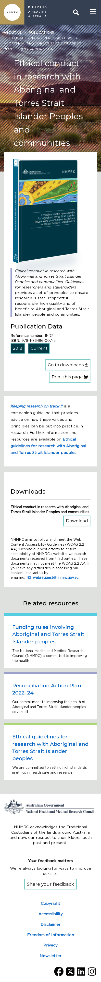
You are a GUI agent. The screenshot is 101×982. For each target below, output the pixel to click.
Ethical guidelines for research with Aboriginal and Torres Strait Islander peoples (48, 446)
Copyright (50, 903)
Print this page (68, 376)
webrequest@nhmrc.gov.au (55, 577)
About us (13, 32)
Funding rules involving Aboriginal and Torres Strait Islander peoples (48, 634)
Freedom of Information (50, 934)
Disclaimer (51, 924)
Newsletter (51, 955)
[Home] (12, 12)
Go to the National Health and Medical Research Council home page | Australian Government (50, 806)
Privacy (50, 945)
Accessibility (50, 913)
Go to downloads (66, 364)
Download (78, 520)
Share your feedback (50, 884)
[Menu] (93, 11)
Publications (41, 32)
